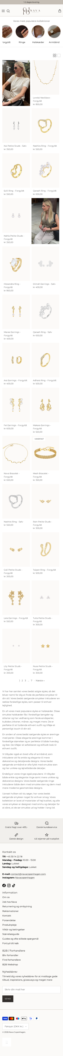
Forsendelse (9, 920)
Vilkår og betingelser (13, 929)
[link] (16, 83)
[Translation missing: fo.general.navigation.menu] (3, 11)
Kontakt (6, 915)
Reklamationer (10, 911)
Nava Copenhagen (17, 1032)
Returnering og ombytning (17, 906)
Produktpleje (9, 924)
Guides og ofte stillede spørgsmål (20, 938)
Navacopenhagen (25, 877)
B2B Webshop (10, 964)
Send (8, 998)
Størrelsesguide (10, 934)
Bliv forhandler (10, 955)
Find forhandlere (11, 959)
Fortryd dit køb (10, 943)
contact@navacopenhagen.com (28, 874)
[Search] (9, 11)
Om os (6, 897)
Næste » (40, 680)
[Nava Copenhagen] (31, 11)
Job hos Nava (9, 901)
